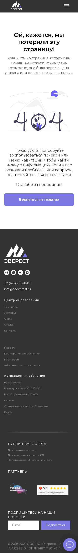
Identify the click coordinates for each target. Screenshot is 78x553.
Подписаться (56, 525)
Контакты (10, 330)
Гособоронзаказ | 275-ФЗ (21, 394)
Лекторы (10, 312)
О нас (8, 318)
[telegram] (6, 272)
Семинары (11, 306)
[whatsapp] (13, 272)
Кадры (8, 412)
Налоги (9, 400)
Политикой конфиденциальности (30, 459)
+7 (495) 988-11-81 (17, 283)
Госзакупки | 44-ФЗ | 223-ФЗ (22, 388)
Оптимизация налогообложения (26, 406)
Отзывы (9, 324)
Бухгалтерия (12, 382)
